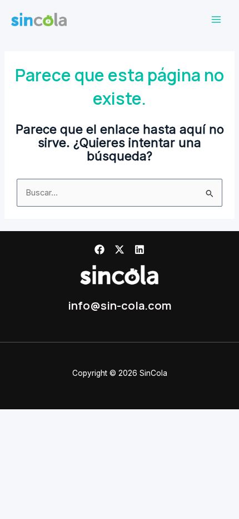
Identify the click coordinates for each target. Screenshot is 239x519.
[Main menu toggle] (216, 19)
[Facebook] (99, 249)
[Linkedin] (140, 249)
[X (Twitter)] (119, 249)
